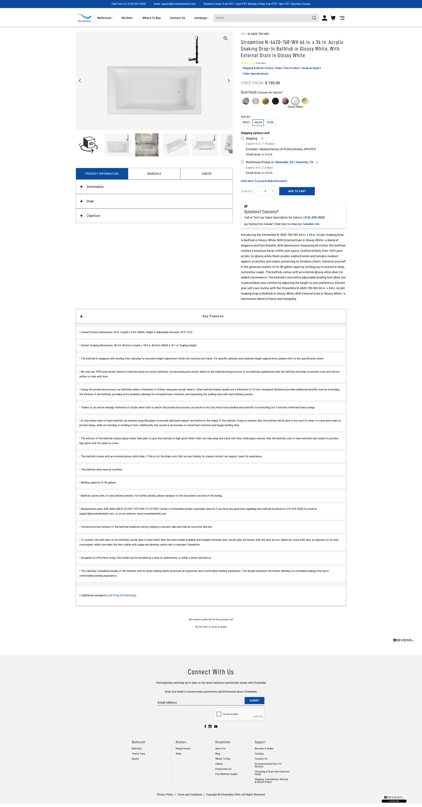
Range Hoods (183, 748)
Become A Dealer (264, 748)
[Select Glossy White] (295, 101)
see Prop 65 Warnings (122, 595)
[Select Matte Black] (275, 101)
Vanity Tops (138, 753)
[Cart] (332, 18)
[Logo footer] (394, 798)
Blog (217, 753)
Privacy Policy (165, 794)
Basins (135, 758)
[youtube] (215, 726)
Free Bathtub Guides (226, 774)
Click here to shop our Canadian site (296, 224)
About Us (220, 748)
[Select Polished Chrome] (245, 101)
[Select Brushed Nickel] (255, 101)
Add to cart (297, 191)
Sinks (178, 753)
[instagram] (210, 726)
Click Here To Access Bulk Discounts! (264, 181)
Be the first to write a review (211, 626)
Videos (219, 763)
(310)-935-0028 (313, 217)
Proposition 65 (223, 768)
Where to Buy (222, 758)
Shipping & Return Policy (257, 68)
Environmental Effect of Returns (268, 765)
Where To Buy (151, 18)
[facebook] (205, 726)
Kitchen (126, 18)
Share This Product (287, 68)
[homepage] (84, 18)
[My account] (325, 18)
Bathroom (104, 18)
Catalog (259, 753)
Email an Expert (311, 68)
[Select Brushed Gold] (265, 101)
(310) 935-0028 (136, 3)
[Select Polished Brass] (305, 101)
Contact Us (177, 18)
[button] (228, 80)
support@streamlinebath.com (178, 3)
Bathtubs (137, 748)
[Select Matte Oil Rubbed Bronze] (285, 101)
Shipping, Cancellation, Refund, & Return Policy (271, 780)
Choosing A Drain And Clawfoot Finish (272, 773)
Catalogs (200, 18)
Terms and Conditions (189, 794)
